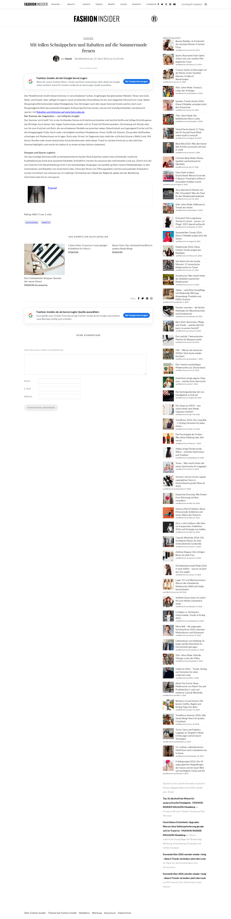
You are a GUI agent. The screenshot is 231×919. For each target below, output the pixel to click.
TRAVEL (99, 4)
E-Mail (27, 388)
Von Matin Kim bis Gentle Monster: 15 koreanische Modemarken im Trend (188, 264)
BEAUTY (71, 4)
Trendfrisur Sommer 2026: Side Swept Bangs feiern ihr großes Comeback (191, 718)
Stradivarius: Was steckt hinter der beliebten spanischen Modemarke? (190, 278)
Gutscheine (32, 222)
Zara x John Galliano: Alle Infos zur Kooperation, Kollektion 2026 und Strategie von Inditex (191, 526)
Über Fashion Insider (35, 912)
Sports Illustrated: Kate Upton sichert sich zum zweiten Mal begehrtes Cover (190, 58)
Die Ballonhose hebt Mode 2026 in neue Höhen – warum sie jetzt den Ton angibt (191, 568)
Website (28, 396)
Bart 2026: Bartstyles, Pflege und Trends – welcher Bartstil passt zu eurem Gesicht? (190, 325)
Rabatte (46, 222)
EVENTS (86, 4)
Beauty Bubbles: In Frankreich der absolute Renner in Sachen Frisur (190, 44)
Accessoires (41, 285)
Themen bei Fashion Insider (62, 912)
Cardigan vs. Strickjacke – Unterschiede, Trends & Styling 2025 (190, 615)
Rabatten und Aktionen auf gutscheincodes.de (60, 111)
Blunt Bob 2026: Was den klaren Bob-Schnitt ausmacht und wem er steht (191, 146)
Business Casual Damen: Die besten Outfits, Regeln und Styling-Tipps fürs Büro (189, 704)
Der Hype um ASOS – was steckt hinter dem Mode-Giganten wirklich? (188, 408)
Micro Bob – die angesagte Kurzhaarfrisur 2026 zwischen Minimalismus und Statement (190, 629)
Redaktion (84, 912)
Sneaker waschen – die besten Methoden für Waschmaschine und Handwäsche (190, 310)
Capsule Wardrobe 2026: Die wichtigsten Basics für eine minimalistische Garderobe (190, 540)
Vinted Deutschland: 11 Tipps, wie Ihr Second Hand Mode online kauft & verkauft (190, 132)
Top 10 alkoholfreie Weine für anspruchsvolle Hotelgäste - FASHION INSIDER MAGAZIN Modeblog (183, 802)
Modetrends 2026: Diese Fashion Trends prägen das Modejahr (188, 250)
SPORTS (111, 4)
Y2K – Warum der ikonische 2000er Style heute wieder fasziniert (189, 353)
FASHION (55, 4)
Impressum (110, 912)
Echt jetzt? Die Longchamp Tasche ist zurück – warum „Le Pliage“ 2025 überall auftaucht (190, 221)
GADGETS (136, 4)
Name (27, 381)
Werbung (97, 912)
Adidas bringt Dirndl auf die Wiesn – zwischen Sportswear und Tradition (190, 451)
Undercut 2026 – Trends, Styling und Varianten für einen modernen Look (191, 672)
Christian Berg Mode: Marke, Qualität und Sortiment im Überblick (189, 161)
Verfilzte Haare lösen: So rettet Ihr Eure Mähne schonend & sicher (190, 600)
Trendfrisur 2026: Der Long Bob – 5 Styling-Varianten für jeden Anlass (191, 423)
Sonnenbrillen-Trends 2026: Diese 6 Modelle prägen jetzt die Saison (191, 235)
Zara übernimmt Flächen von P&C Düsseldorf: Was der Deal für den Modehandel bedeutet (190, 193)
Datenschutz (124, 912)
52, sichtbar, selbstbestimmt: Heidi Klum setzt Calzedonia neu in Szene (191, 750)
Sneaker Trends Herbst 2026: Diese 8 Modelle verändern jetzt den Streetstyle (191, 104)
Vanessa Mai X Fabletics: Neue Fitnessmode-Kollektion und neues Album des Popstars (190, 511)
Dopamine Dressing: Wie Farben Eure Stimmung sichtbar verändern (191, 497)
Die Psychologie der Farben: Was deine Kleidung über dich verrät (190, 437)
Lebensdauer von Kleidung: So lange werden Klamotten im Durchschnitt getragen (190, 643)
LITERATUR (151, 4)
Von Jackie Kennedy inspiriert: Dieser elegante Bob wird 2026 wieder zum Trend (184, 787)
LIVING (123, 4)
